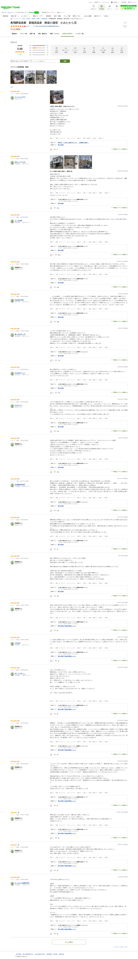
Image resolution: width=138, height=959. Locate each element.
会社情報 (18, 954)
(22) (42, 33)
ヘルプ (90, 2)
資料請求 (61, 954)
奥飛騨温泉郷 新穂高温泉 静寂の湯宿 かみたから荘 (43, 22)
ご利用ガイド (97, 2)
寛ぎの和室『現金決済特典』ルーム (67, 626)
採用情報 (49, 954)
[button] (17, 77)
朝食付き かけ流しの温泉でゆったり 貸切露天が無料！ (73, 142)
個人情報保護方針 (28, 954)
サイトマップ (105, 2)
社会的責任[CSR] (40, 954)
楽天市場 (123, 2)
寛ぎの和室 (61, 145)
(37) (67, 33)
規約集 (55, 954)
